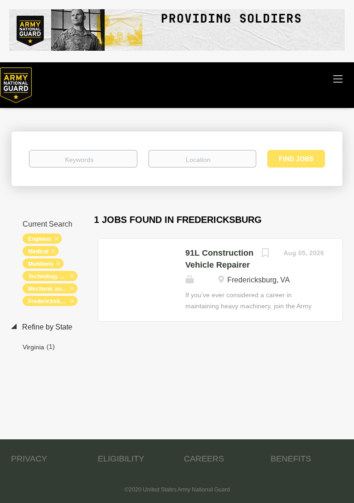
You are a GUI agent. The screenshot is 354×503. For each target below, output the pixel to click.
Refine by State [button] (46, 327)
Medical (38, 251)
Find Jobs (296, 158)
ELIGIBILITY (121, 458)
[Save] (265, 254)
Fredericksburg (48, 301)
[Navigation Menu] (337, 78)
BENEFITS (291, 458)
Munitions (40, 264)
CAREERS (204, 458)
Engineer (40, 239)
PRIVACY (29, 458)
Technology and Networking (52, 276)
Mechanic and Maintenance (52, 289)
